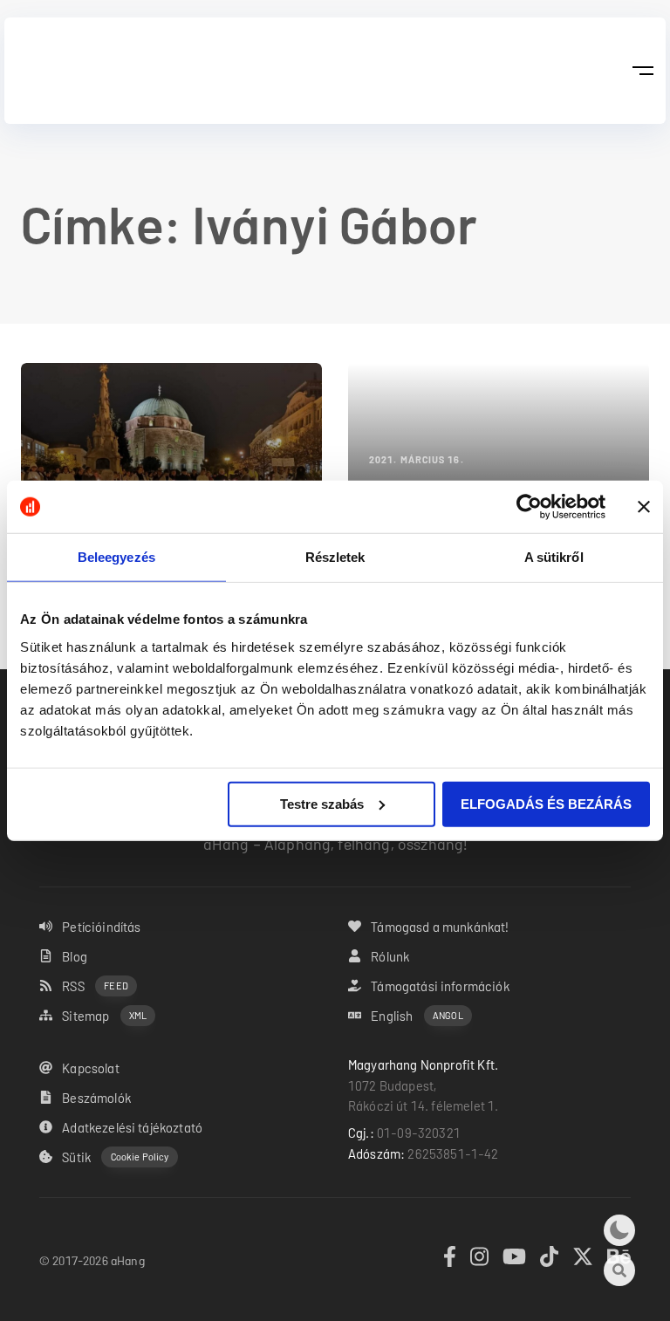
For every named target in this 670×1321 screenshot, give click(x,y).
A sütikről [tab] (554, 557)
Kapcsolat (90, 1068)
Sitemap (104, 1015)
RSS (95, 986)
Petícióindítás (101, 926)
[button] (643, 70)
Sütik (115, 1157)
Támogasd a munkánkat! (440, 926)
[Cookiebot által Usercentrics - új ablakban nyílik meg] (529, 507)
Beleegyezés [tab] (116, 557)
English (416, 1015)
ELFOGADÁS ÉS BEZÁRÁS (546, 803)
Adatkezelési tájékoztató (132, 1127)
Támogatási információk (440, 986)
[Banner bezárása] (644, 507)
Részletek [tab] (335, 557)
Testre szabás (322, 803)
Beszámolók (96, 1097)
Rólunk (390, 956)
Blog (74, 956)
